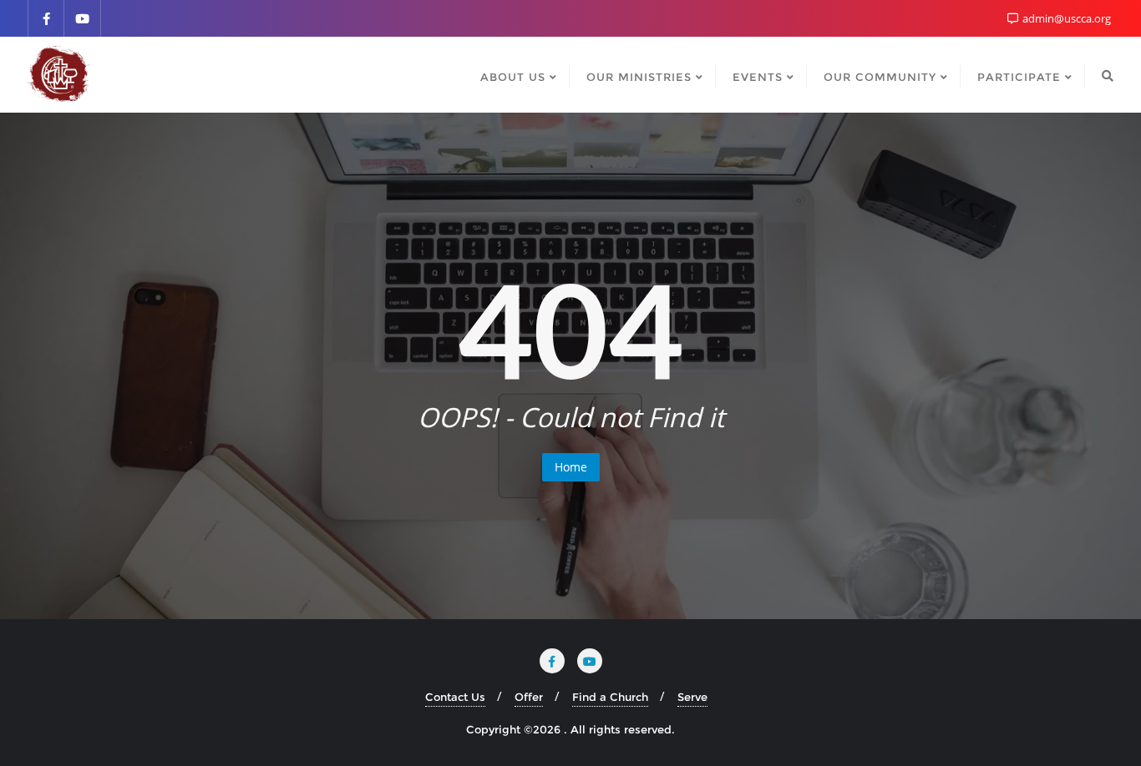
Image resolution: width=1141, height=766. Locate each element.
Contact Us (455, 696)
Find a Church (610, 696)
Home (571, 467)
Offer (529, 696)
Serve (692, 696)
